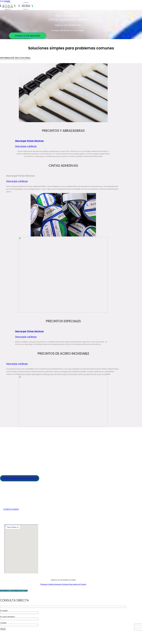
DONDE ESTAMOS (11, 509)
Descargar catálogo (26, 146)
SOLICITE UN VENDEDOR (12, 458)
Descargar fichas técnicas (29, 140)
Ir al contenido (5, 1)
